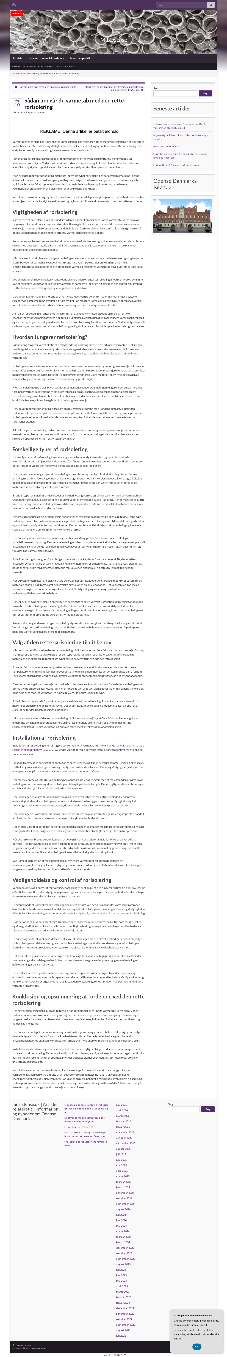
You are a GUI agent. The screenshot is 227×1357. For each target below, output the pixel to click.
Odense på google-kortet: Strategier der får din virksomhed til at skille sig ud (86, 1108)
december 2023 (125, 1247)
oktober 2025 (124, 1137)
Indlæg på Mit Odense (34, 112)
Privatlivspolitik (80, 58)
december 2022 (125, 1308)
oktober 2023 (124, 1253)
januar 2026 (123, 1126)
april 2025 (122, 1170)
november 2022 (125, 1313)
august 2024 (123, 1209)
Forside (17, 58)
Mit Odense (113, 39)
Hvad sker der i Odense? (166, 146)
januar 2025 (123, 1187)
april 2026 (122, 1110)
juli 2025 (121, 1154)
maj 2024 (121, 1225)
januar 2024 (123, 1242)
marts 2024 (122, 1231)
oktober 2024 (124, 1198)
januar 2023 (123, 1302)
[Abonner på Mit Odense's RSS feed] (14, 3)
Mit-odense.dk (19, 73)
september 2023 (125, 1258)
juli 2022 (121, 1335)
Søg (155, 88)
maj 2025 (121, 1165)
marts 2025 (122, 1176)
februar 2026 (123, 1121)
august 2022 (123, 1330)
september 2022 (125, 1324)
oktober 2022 (124, 1319)
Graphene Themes (37, 1348)
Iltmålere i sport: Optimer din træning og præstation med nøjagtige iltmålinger (114, 88)
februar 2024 (123, 1236)
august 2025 (123, 1148)
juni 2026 (121, 1104)
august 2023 (123, 1264)
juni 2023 (121, 1275)
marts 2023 (122, 1291)
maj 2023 (121, 1280)
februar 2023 (123, 1297)
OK (197, 1346)
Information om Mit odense (46, 58)
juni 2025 (121, 1159)
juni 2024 (121, 1220)
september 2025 (125, 1143)
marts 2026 (122, 1115)
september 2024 (125, 1203)
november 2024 (125, 1192)
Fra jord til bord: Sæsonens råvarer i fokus (176, 164)
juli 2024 (121, 1214)
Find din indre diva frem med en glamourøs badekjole (47, 86)
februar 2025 (123, 1181)
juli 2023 (121, 1269)
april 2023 (122, 1286)
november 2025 (125, 1132)
